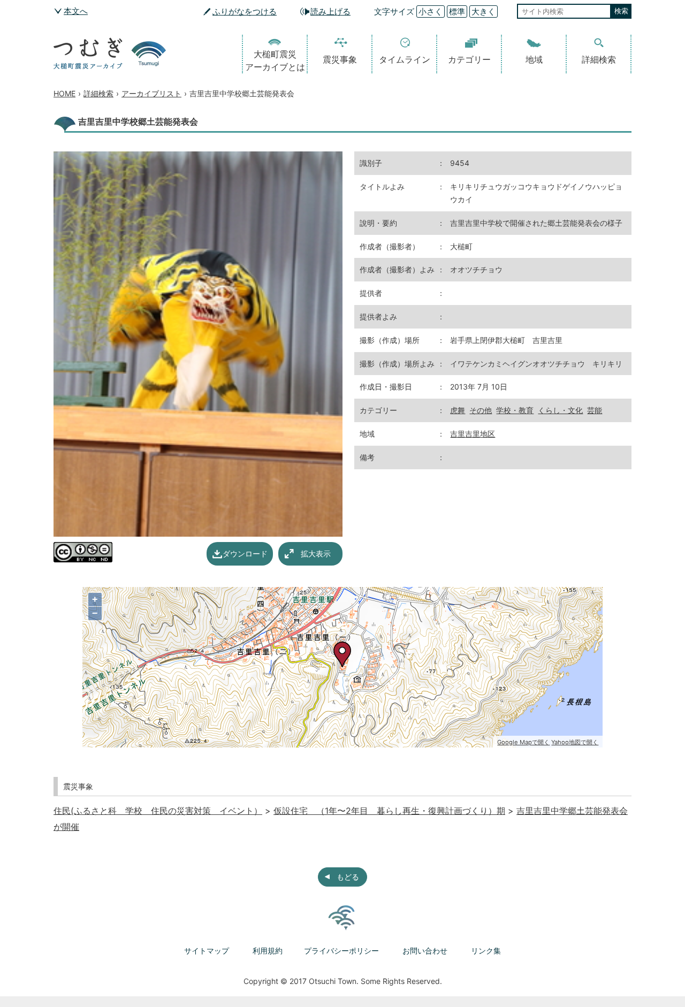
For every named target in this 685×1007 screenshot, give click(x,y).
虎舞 (457, 410)
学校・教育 (515, 410)
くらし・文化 (560, 410)
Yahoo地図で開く (574, 742)
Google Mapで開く (523, 742)
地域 (534, 59)
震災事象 (340, 59)
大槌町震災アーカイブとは (275, 60)
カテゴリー (469, 59)
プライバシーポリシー (341, 950)
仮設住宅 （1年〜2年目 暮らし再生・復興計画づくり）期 (389, 810)
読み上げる (330, 11)
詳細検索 (599, 59)
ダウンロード (245, 553)
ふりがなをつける (244, 11)
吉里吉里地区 (472, 433)
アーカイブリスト (151, 93)
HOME (64, 93)
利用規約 (268, 950)
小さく (430, 11)
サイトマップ (206, 950)
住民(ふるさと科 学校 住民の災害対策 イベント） (158, 810)
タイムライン (404, 59)
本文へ (76, 11)
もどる (348, 876)
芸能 (594, 410)
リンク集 (486, 950)
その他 (480, 410)
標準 (457, 11)
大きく (483, 11)
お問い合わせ (424, 950)
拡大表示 (316, 553)
